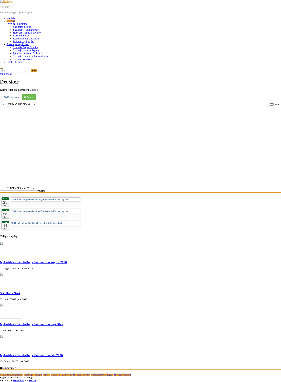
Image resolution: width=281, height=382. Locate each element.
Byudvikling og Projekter (26, 38)
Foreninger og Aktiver (18, 44)
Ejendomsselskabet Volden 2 (27, 53)
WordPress (18, 380)
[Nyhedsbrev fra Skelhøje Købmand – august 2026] (11, 256)
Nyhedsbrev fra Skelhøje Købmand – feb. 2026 (31, 355)
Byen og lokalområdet (18, 23)
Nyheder (46, 375)
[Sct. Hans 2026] (11, 286)
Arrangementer (16, 375)
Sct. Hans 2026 (10, 293)
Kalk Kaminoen (21, 35)
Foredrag (28, 375)
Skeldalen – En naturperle (26, 29)
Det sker (11, 21)
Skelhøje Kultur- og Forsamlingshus (31, 56)
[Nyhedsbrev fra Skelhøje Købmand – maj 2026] (11, 317)
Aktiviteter (5, 375)
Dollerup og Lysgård (23, 41)
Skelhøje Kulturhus (81, 375)
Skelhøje (4, 7)
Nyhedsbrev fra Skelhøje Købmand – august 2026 (33, 262)
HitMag (33, 380)
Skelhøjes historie (22, 26)
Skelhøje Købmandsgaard (26, 50)
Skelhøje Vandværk (23, 59)
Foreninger (37, 375)
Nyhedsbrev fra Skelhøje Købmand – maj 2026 (31, 324)
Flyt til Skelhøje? (15, 62)
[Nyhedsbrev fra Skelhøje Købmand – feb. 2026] (11, 348)
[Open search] (1, 68)
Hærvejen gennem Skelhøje (27, 32)
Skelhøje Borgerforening (25, 47)
